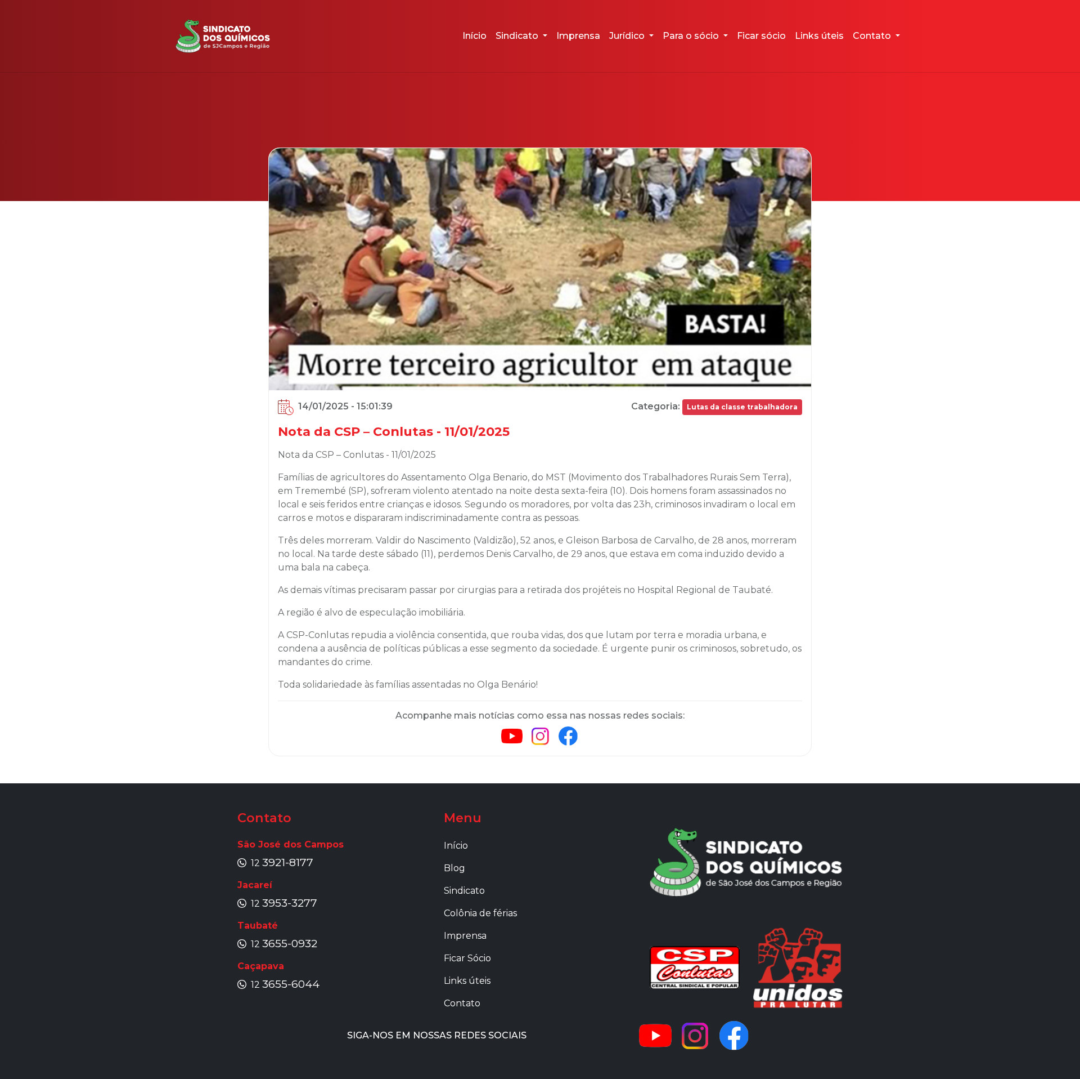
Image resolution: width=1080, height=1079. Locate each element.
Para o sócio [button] (692, 35)
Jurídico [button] (628, 35)
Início (474, 35)
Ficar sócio (761, 35)
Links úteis (819, 35)
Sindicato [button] (518, 35)
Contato (462, 1003)
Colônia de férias (480, 913)
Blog (454, 868)
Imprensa (578, 35)
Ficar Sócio (467, 958)
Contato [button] (873, 35)
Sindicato (464, 890)
